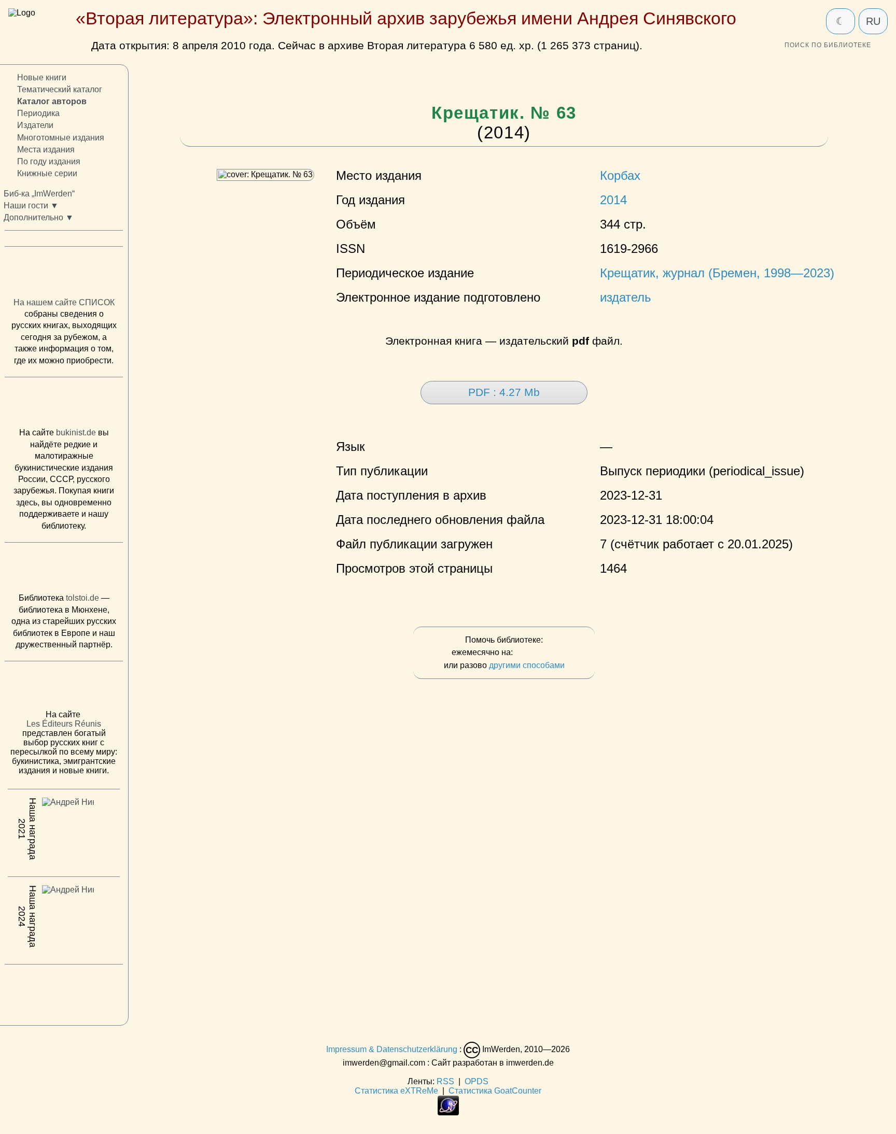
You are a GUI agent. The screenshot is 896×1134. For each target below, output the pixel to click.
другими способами (527, 665)
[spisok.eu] (64, 274)
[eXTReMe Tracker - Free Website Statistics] (448, 1112)
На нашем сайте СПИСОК (64, 301)
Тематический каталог (59, 89)
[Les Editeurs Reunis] (64, 688)
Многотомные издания (60, 137)
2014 (613, 200)
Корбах (620, 175)
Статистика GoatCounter (495, 1090)
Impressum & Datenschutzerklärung (391, 1049)
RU (873, 21)
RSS (445, 1081)
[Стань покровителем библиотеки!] (535, 653)
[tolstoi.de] (64, 570)
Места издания (46, 149)
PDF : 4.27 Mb (504, 392)
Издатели (35, 125)
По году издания (48, 161)
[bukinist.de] (64, 404)
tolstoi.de (82, 597)
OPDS (476, 1081)
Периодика (38, 113)
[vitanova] (63, 992)
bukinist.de (76, 432)
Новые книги (41, 77)
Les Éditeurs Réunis (63, 723)
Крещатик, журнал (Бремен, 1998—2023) (717, 273)
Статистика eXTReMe (396, 1090)
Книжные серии (47, 173)
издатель (625, 297)
